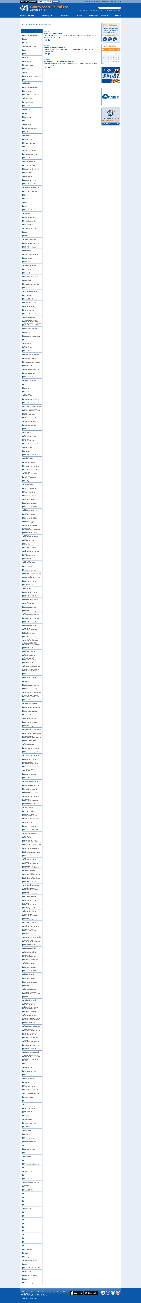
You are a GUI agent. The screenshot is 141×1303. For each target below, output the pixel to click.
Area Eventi (28, 1131)
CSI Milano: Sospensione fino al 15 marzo (32, 867)
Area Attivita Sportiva (31, 1164)
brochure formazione (31, 277)
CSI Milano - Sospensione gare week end (32, 574)
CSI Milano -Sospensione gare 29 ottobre (32, 648)
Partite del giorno (30, 726)
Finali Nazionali (29, 373)
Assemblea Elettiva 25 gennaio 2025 (31, 759)
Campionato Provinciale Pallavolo (32, 960)
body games (28, 43)
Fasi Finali (27, 61)
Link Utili (27, 1127)
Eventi (26, 58)
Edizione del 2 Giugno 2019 (31, 618)
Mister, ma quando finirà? (53, 33)
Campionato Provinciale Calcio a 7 (32, 993)
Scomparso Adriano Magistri (54, 47)
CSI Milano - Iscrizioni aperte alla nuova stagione (31, 882)
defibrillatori (28, 251)
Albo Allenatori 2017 (31, 329)
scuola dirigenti (29, 162)
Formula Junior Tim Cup (32, 444)
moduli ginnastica (30, 221)
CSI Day (26, 50)
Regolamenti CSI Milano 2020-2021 (32, 470)
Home (23, 24)
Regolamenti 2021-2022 (32, 696)
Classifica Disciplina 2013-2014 (30, 774)
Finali (26, 202)
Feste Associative (30, 718)
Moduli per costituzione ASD (32, 644)
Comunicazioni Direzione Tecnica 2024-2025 (32, 874)
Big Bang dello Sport (31, 35)
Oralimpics (27, 199)
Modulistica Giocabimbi (32, 466)
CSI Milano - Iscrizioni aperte (31, 600)
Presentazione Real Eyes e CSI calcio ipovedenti (32, 667)
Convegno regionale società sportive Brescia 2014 (32, 1016)
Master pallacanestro (31, 355)
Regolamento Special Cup (31, 537)
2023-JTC (27, 262)
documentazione (29, 715)
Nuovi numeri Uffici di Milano (31, 1183)
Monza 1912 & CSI (30, 46)
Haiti (25, 206)
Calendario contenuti (31, 1090)
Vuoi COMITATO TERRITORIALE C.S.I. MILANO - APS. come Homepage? (100, 10)
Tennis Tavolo (28, 808)
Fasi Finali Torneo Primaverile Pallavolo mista (31, 1034)
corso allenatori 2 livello (32, 336)
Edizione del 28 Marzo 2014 (31, 856)
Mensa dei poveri (30, 303)
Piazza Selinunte (29, 804)
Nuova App (27, 1208)
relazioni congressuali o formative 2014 (32, 941)
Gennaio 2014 (28, 1119)
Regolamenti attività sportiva (31, 952)
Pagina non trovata (30, 1275)
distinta (27, 136)
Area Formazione (29, 1153)
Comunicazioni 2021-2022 (31, 503)
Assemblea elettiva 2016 (32, 845)
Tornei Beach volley (30, 314)
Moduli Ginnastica (30, 462)
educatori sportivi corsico (30, 607)
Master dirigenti (29, 143)
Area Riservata (29, 1079)
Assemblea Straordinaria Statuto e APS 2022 (32, 945)
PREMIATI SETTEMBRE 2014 (31, 748)
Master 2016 (28, 1097)
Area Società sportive (31, 1093)
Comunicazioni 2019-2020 (31, 982)
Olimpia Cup (28, 139)
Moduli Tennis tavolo (31, 299)
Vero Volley (27, 124)
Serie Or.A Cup (28, 258)
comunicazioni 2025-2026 (31, 518)
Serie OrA (27, 110)
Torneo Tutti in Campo (31, 763)
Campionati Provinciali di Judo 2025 (32, 169)
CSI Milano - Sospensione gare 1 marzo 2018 (32, 407)
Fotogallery (104, 1)
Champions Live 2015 (31, 711)
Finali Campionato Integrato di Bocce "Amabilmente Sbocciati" (32, 318)
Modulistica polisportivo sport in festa (32, 938)
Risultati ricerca (29, 1086)
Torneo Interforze (30, 228)
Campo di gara (29, 1075)
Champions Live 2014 (31, 689)
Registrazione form (30, 1071)
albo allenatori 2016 (31, 325)
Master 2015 (28, 459)
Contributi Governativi (31, 1041)
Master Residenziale (31, 254)
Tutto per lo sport (30, 1123)
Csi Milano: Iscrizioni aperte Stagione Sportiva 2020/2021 (31, 637)
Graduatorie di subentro (32, 778)
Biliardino (27, 544)
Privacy (26, 1257)
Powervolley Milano (30, 128)
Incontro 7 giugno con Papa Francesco (31, 1019)
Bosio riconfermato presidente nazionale (59, 61)
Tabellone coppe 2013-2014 (32, 577)
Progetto (27, 1116)
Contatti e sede (115, 1)
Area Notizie (28, 1179)
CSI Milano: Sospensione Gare (32, 848)
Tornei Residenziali (30, 704)
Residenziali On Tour (31, 366)
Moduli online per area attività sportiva (31, 793)
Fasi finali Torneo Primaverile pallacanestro (30, 1023)
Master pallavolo (30, 150)
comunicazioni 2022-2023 (31, 507)
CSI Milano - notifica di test (31, 95)
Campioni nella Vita (30, 496)
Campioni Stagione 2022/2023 (30, 474)
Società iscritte (29, 165)
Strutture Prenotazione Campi (32, 410)
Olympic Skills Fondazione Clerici (30, 663)
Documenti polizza (30, 191)
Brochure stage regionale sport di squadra (30, 997)
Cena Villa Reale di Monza (30, 930)
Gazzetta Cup (28, 214)
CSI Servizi (27, 54)
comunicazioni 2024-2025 (31, 514)
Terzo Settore (29, 102)
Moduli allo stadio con (31, 785)
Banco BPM (27, 1272)
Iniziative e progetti (31, 752)
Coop (25, 1264)
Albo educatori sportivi (32, 674)
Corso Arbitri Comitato (31, 243)
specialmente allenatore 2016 (32, 76)
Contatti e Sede (29, 1149)
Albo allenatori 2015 (31, 321)
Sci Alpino (27, 132)
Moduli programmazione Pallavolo (32, 797)
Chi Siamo (27, 1064)
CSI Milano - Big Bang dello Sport (31, 455)
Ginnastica (27, 121)
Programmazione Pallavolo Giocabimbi (31, 1004)
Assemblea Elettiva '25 (32, 1268)
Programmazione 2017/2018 (29, 559)
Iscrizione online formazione (29, 1108)
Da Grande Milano (30, 265)
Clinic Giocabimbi (30, 184)
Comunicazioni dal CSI (31, 188)
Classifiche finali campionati (29, 626)
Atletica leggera (29, 522)
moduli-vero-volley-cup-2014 (32, 529)
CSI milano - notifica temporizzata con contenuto (31, 622)
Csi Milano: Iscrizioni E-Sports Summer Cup (32, 886)
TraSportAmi (28, 485)
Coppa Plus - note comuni (30, 436)
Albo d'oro (27, 332)
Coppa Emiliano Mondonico (29, 741)
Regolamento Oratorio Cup (31, 551)
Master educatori (30, 147)
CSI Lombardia (29, 429)
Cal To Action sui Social (32, 852)
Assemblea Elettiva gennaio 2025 (30, 912)
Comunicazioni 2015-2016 (31, 967)
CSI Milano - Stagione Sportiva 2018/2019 (31, 800)
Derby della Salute (30, 744)
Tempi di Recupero (30, 239)
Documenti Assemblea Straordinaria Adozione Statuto (31, 1053)
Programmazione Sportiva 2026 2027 (30, 1138)
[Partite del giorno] (110, 43)
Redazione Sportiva (30, 919)
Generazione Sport (30, 421)
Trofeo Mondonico (30, 585)
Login (26, 1279)
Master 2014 (28, 65)
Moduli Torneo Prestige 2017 (32, 362)
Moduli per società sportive (30, 526)
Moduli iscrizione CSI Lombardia (31, 789)
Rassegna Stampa (30, 306)
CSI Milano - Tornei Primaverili (30, 581)
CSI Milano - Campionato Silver (32, 611)
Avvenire (27, 1134)
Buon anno (27, 388)
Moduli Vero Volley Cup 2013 (31, 370)
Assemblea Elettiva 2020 (32, 678)
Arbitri (26, 72)
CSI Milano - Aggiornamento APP (30, 837)
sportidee (27, 280)
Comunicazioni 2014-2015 (31, 964)
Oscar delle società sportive (30, 834)
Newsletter (28, 1067)
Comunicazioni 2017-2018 (31, 975)
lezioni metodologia (31, 291)
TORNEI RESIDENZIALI (31, 756)
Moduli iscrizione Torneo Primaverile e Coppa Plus (32, 1045)
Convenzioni (28, 822)
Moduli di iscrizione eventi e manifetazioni (32, 934)
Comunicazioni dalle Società (30, 629)
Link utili (96, 1)
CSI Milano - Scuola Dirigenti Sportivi (30, 893)
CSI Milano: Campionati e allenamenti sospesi (32, 693)
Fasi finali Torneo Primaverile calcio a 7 (31, 990)
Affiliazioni (27, 1156)
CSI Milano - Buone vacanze (30, 247)
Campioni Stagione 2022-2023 (30, 80)
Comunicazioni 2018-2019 (31, 978)
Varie (25, 39)
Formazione (28, 347)
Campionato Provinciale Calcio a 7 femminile (32, 1056)
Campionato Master (31, 592)
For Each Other (29, 269)
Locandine (27, 295)
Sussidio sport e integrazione (29, 655)
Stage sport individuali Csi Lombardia (32, 908)
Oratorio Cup (28, 225)
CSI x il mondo (29, 603)
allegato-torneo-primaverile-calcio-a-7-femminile (32, 1049)
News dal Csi (38, 24)
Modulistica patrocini (31, 403)
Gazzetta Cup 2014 (30, 210)
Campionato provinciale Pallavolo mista (32, 1038)
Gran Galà (27, 91)
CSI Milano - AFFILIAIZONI (28, 344)
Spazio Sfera (28, 173)
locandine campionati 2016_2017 (31, 392)
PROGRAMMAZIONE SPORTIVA (30, 533)
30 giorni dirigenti (30, 425)
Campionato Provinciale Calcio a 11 (32, 1012)
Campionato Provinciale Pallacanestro (32, 1027)
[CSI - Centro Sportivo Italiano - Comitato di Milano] (46, 11)
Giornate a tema (29, 540)
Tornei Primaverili (30, 700)
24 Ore (26, 236)
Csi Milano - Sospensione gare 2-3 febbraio (32, 737)
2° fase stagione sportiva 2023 (30, 871)
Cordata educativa (30, 633)
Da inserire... (28, 1082)
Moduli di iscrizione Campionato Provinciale (32, 949)
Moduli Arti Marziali (30, 358)
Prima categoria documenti (29, 555)
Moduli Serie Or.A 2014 (31, 399)
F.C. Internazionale (30, 418)
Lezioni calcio (28, 566)
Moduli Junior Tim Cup (31, 284)
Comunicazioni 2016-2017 (31, 971)
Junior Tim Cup (29, 288)
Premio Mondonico (30, 158)
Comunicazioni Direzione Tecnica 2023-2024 (32, 1030)
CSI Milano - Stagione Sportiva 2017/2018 (31, 863)
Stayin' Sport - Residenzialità (29, 811)
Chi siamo (87, 1)
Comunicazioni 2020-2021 (31, 500)
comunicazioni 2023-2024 (31, 511)
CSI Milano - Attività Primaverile (31, 641)
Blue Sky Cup (28, 176)
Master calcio (28, 98)
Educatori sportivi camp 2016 (32, 685)
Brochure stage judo (31, 841)
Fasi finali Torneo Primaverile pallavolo (31, 956)
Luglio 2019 (28, 1171)
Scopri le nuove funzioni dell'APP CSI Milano (32, 767)
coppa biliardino (29, 562)
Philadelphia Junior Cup (32, 707)
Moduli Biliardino (29, 217)
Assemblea (27, 273)
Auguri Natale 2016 (30, 492)
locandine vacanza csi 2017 (31, 615)
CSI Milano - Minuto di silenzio (31, 548)
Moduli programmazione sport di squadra (32, 926)
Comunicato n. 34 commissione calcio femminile (30, 1001)
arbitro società (29, 340)
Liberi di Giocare (29, 414)
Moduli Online (28, 1190)
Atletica (27, 84)
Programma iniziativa (31, 782)
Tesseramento (29, 310)
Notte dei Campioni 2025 (30, 488)
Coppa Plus (27, 117)
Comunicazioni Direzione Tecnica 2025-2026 (32, 878)
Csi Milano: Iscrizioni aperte (31, 889)
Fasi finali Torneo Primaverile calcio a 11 (31, 1008)
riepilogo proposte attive (30, 570)
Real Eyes (27, 481)
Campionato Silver (30, 180)
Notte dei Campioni (30, 477)
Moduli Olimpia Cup (30, 154)
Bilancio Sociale (29, 377)
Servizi (26, 681)
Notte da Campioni (30, 826)
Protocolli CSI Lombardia (32, 730)
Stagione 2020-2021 (31, 830)
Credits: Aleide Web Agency (29, 1298)
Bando (26, 113)
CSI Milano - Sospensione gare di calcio (32, 733)
